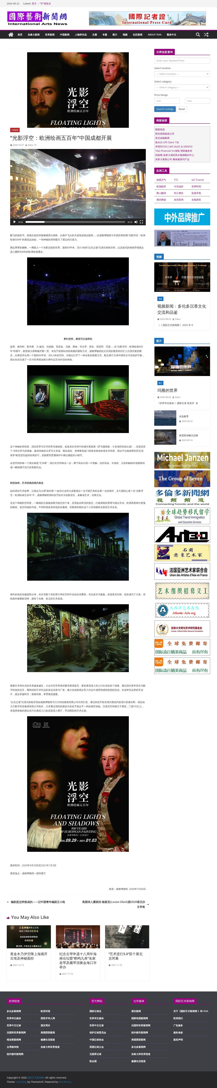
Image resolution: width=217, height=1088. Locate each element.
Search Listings (165, 109)
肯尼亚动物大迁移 (188, 435)
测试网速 (161, 199)
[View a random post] (206, 35)
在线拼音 (196, 199)
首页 (20, 34)
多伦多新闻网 (14, 1011)
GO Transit (198, 179)
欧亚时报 (45, 1011)
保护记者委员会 (98, 1032)
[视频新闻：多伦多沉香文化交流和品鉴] (182, 277)
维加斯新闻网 (14, 1039)
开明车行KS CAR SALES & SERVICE (174, 146)
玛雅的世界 (167, 390)
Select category (162, 81)
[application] (78, 187)
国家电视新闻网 (139, 1018)
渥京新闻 (136, 1011)
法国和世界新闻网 (16, 1032)
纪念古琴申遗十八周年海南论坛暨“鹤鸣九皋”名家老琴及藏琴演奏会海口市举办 (78, 960)
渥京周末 (45, 1025)
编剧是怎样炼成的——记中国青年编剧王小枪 (38, 902)
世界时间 (196, 186)
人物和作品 (81, 34)
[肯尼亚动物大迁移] (165, 437)
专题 (104, 34)
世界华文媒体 (14, 1018)
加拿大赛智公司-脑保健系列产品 (172, 159)
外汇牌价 (178, 193)
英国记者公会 (97, 1046)
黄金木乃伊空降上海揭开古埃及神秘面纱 (28, 956)
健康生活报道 (48, 1039)
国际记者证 (95, 1011)
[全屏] (141, 222)
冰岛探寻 (184, 416)
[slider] (75, 222)
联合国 (93, 1061)
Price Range (161, 95)
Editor (178, 319)
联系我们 (178, 1018)
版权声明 (178, 1039)
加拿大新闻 (34, 34)
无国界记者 (95, 1054)
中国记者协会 (97, 1039)
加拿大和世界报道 (50, 1046)
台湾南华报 (13, 1046)
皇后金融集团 (162, 137)
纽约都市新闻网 (15, 1054)
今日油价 (178, 186)
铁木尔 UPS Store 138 (167, 142)
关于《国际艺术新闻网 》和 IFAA (190, 1011)
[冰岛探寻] (165, 418)
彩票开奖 (196, 193)
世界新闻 (50, 34)
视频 (125, 34)
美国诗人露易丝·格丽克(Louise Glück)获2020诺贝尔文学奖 (113, 904)
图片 (115, 34)
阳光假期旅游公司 (164, 133)
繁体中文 (171, 34)
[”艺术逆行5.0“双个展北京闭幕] (127, 928)
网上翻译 (161, 193)
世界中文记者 (14, 1025)
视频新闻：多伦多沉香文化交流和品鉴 (181, 309)
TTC (176, 179)
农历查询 (178, 199)
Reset (182, 109)
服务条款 (178, 1032)
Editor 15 (32, 145)
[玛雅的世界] (182, 362)
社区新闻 (137, 34)
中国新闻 (65, 34)
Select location (162, 68)
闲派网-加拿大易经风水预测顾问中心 (174, 155)
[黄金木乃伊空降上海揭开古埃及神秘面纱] (29, 928)
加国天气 (161, 179)
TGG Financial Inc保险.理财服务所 (173, 150)
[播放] (14, 222)
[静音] (136, 222)
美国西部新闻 (48, 1032)
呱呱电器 (160, 129)
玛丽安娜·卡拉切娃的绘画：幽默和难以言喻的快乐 (58, 3)
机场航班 (161, 186)
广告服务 (178, 1025)
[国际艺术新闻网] (11, 35)
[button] (78, 187)
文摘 (94, 34)
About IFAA (154, 34)
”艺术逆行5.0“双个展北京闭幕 (125, 956)
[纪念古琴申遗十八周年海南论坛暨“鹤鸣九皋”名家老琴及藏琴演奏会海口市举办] (78, 928)
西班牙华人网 (48, 1018)
